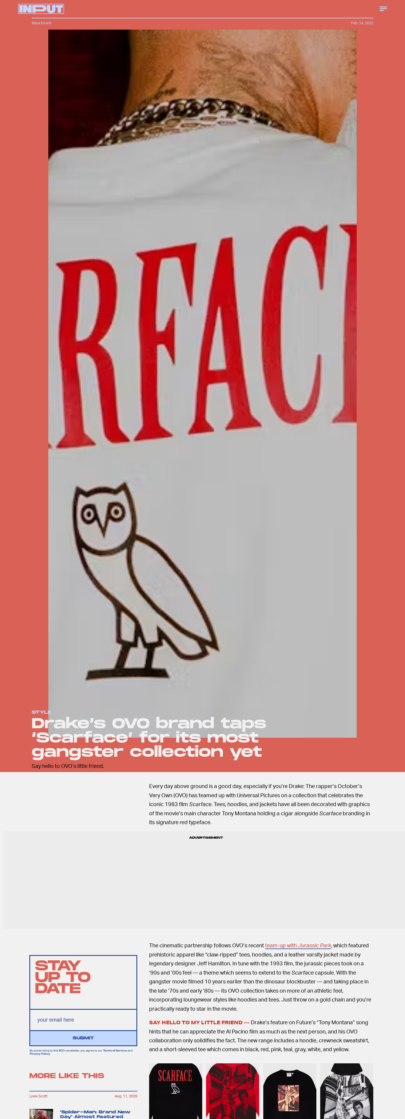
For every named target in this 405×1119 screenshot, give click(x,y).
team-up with (298, 945)
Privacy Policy (40, 1053)
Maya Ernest (41, 23)
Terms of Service (115, 1050)
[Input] (41, 9)
